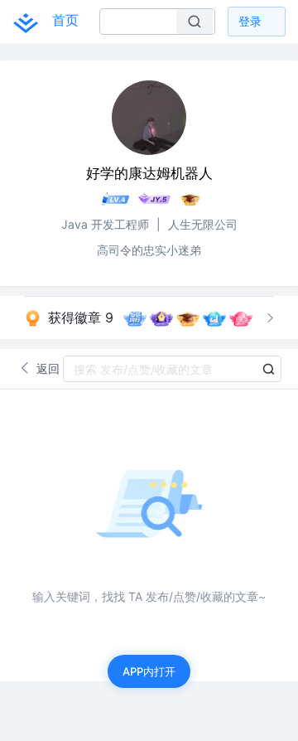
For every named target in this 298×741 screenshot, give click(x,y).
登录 (250, 21)
